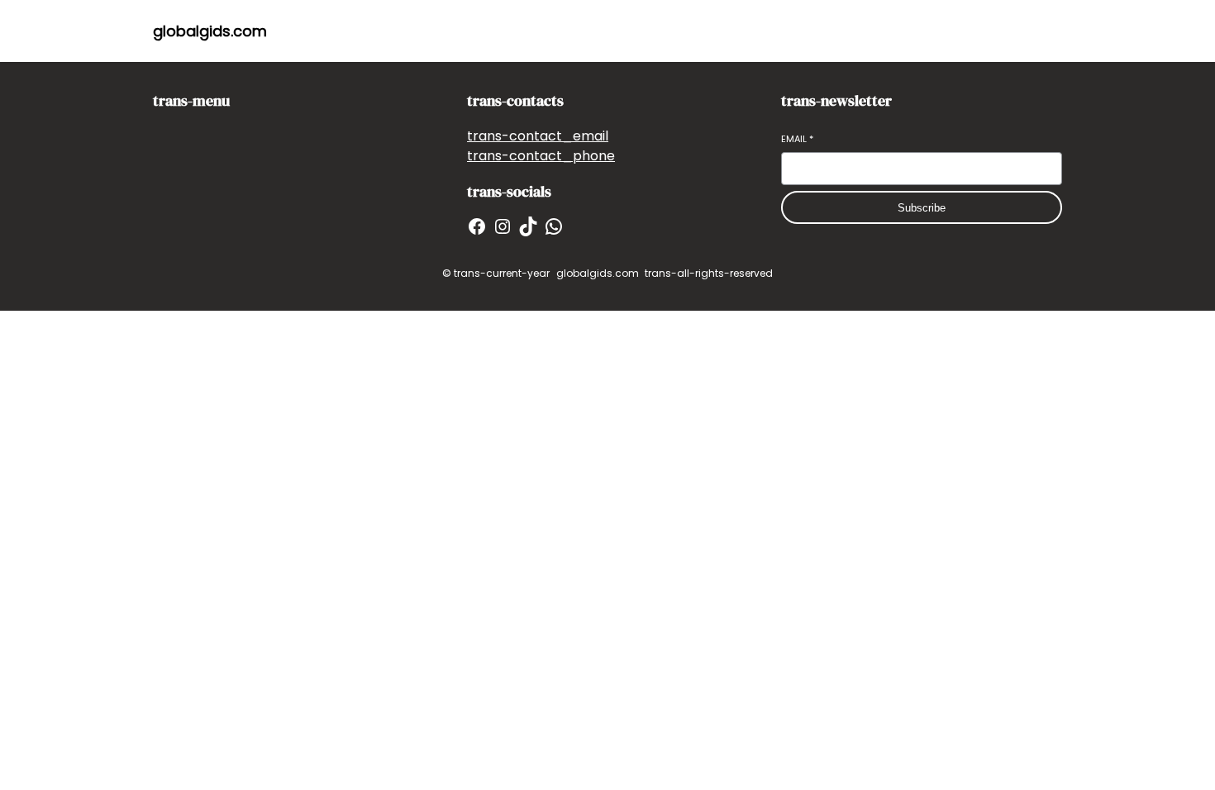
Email (797, 139)
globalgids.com (210, 31)
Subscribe (922, 208)
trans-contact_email (537, 135)
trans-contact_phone (541, 155)
